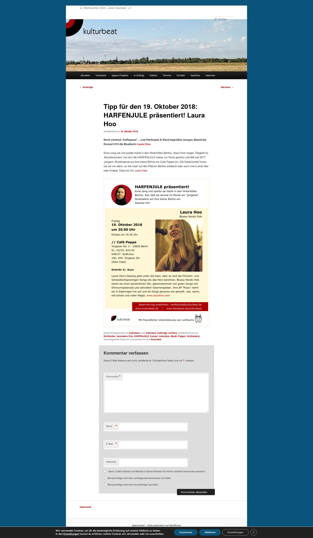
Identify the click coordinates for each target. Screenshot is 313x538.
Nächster (227, 87)
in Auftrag (139, 75)
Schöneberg (193, 336)
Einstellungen (71, 534)
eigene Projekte (120, 75)
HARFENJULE (141, 336)
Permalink (156, 339)
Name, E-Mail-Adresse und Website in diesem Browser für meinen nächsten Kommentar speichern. (157, 471)
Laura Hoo (141, 170)
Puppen (182, 336)
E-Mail (111, 444)
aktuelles (85, 75)
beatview (210, 75)
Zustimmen (185, 532)
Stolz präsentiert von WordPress (164, 525)
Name (111, 426)
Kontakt (181, 75)
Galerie (153, 75)
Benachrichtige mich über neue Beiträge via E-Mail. (133, 484)
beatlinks (195, 75)
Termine (167, 75)
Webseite (111, 461)
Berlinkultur (110, 336)
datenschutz (138, 525)
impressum (85, 506)
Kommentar (113, 376)
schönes (172, 332)
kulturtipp (162, 332)
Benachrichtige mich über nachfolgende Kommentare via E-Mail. (139, 478)
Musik (174, 336)
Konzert (154, 336)
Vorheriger (86, 87)
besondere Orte (125, 336)
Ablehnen (210, 532)
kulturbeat (101, 75)
